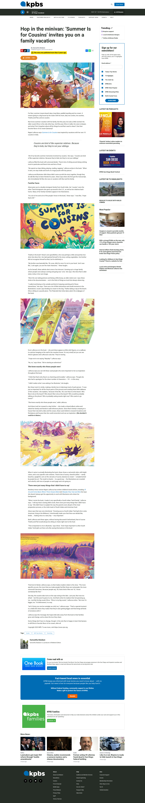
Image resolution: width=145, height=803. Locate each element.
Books (28, 633)
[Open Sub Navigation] (34, 17)
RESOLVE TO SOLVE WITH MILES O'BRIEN (110, 201)
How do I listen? (80, 787)
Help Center (79, 793)
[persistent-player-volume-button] (27, 12)
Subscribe (112, 100)
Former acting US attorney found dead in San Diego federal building (84, 757)
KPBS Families (53, 711)
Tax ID (101, 787)
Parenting (49, 633)
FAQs (77, 784)
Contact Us (79, 781)
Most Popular (104, 210)
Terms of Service (57, 799)
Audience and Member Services (84, 775)
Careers (55, 781)
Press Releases (57, 790)
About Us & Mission (58, 775)
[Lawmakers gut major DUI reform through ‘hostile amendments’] (32, 744)
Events (104, 17)
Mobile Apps (56, 787)
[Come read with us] (33, 664)
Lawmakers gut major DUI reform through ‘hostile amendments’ (31, 757)
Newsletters (56, 778)
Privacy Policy (56, 793)
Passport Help (80, 790)
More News (25, 734)
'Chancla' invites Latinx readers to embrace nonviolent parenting (110, 142)
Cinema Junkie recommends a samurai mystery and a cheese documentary (58, 757)
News (31, 17)
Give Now (119, 4)
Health (75, 752)
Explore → (51, 721)
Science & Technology (105, 752)
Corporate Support (104, 775)
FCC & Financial (57, 784)
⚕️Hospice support (107, 31)
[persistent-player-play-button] (23, 12)
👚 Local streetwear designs (110, 35)
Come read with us (55, 659)
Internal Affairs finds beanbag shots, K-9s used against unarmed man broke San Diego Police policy (111, 251)
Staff (54, 796)
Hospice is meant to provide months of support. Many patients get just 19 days (111, 233)
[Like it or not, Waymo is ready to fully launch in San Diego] (112, 744)
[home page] (31, 4)
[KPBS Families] (33, 716)
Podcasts (81, 17)
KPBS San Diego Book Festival (109, 172)
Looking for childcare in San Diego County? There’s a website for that (111, 260)
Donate (72, 696)
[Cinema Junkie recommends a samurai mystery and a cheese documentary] (59, 744)
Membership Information (106, 781)
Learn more (52, 668)
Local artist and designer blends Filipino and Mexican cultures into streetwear (110, 268)
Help (112, 17)
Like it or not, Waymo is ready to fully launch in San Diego (112, 756)
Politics (22, 752)
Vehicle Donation (104, 790)
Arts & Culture (59, 17)
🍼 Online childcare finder (109, 38)
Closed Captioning (81, 778)
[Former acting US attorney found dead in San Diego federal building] (85, 744)
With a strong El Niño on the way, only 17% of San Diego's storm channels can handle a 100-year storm (111, 242)
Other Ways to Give (105, 784)
